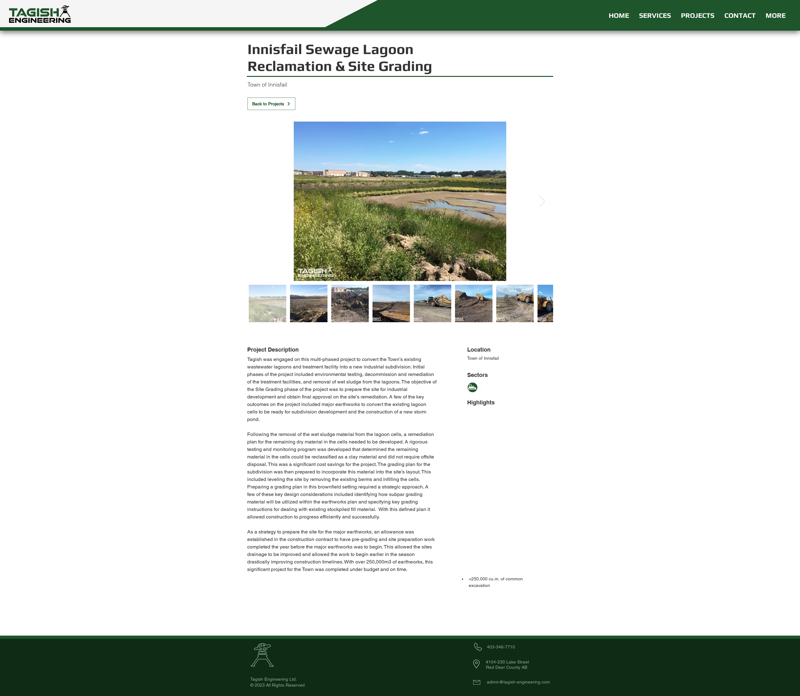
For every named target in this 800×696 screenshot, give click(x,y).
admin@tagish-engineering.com (518, 681)
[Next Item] (542, 201)
